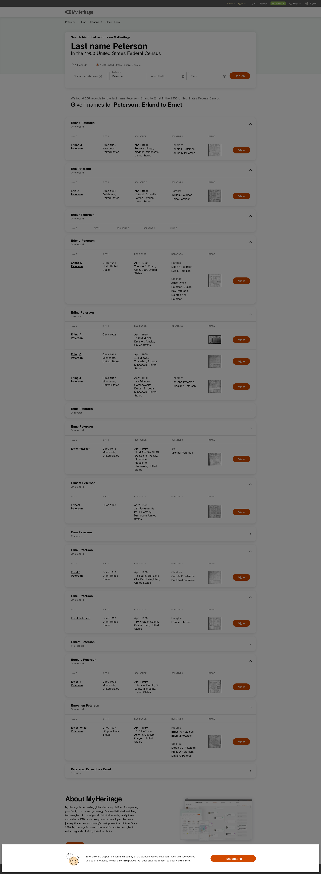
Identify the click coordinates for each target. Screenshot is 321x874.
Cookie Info (183, 860)
